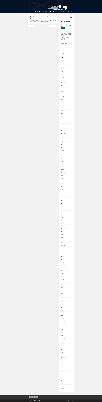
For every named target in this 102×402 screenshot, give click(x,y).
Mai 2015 (62, 237)
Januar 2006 (62, 377)
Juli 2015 (62, 234)
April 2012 (62, 295)
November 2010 (63, 321)
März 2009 (62, 352)
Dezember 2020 (63, 133)
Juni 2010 (62, 329)
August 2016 (62, 214)
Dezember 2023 (63, 80)
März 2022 (62, 113)
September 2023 (63, 85)
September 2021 (63, 122)
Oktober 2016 (62, 211)
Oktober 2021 (62, 121)
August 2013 (62, 270)
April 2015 (62, 239)
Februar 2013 (62, 279)
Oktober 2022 (62, 102)
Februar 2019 (62, 167)
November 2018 (63, 172)
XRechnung (67, 53)
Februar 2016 (62, 223)
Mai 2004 (62, 385)
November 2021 (63, 119)
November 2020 (63, 135)
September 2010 (63, 324)
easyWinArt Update (48, 11)
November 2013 (63, 265)
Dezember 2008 (63, 357)
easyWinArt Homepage (69, 11)
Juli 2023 (62, 88)
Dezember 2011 (63, 301)
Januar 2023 (62, 97)
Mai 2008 (62, 368)
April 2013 (62, 276)
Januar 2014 (62, 262)
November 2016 (63, 209)
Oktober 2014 (62, 248)
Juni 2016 (62, 217)
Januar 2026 (62, 60)
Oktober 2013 (62, 267)
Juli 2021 (62, 125)
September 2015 (63, 231)
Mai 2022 (62, 110)
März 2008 (62, 371)
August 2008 (62, 363)
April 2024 (62, 74)
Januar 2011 (62, 318)
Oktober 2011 (62, 304)
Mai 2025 (62, 65)
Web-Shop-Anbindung (63, 53)
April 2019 (62, 164)
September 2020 (63, 138)
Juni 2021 (62, 127)
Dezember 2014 (63, 245)
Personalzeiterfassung (63, 52)
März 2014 (62, 259)
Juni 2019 (62, 161)
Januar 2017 (62, 206)
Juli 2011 (62, 309)
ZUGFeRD (69, 53)
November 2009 (63, 340)
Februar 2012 (62, 298)
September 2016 (63, 212)
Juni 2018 (62, 180)
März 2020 (62, 147)
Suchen (71, 17)
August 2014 (62, 251)
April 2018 (62, 183)
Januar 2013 (62, 281)
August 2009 (62, 344)
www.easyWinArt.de (65, 36)
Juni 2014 (62, 254)
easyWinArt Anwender (55, 11)
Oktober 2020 (62, 136)
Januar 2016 (62, 225)
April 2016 (62, 220)
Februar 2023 (62, 96)
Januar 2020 (62, 150)
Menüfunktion (67, 51)
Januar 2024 (62, 79)
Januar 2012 (62, 299)
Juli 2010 (62, 327)
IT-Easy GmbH (37, 18)
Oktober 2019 (62, 155)
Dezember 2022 (63, 99)
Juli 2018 (62, 178)
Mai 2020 (62, 144)
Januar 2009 (62, 355)
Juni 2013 (62, 273)
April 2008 (62, 369)
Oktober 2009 (62, 341)
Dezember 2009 (63, 338)
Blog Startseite (36, 11)
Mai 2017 (62, 200)
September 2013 (63, 268)
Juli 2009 (62, 346)
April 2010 (62, 332)
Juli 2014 (62, 253)
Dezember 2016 (63, 208)
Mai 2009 (62, 349)
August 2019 (62, 158)
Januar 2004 (62, 388)
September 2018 (63, 175)
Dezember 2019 (63, 152)
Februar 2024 (62, 77)
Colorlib (67, 400)
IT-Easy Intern (62, 11)
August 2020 (62, 139)
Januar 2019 (62, 169)
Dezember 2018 (63, 170)
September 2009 (63, 343)
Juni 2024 (62, 71)
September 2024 (63, 66)
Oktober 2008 (62, 360)
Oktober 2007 (62, 374)
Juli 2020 (62, 141)
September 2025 (63, 63)
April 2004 (62, 386)
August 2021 (62, 124)
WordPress (72, 400)
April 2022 (62, 111)
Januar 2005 (62, 382)
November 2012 (63, 284)
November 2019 (63, 153)
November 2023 (63, 82)
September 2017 (63, 194)
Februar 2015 (62, 242)
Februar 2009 (62, 354)
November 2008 (63, 358)
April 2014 (62, 257)
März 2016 (62, 222)
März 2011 (62, 315)
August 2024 (62, 68)
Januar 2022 (62, 116)
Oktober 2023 (62, 83)
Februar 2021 (62, 130)
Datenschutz (30, 400)
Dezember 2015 (63, 226)
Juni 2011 (62, 310)
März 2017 (62, 203)
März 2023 (62, 94)
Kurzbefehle (62, 51)
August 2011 (62, 307)
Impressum (35, 400)
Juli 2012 (62, 290)
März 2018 (62, 184)
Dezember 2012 (63, 282)
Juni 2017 (62, 198)
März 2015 (62, 240)
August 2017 (62, 195)
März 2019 (62, 166)
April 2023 (62, 93)
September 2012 (63, 287)
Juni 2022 (62, 108)
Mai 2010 (62, 330)
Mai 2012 (62, 293)
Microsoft (71, 51)
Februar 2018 (62, 186)
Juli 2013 (62, 271)
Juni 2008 (62, 366)
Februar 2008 (62, 372)
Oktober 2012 (62, 285)
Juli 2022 (62, 107)
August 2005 (62, 380)
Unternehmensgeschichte (68, 52)
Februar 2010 (62, 335)
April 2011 (62, 313)
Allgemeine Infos (41, 11)
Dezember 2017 (63, 189)
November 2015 (63, 228)
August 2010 (62, 326)
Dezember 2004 (63, 383)
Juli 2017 (62, 197)
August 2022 (62, 105)
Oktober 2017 (62, 192)
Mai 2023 (62, 91)
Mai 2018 (62, 181)
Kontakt (38, 400)
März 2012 (62, 296)
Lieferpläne (65, 51)
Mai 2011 (62, 312)
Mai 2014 (62, 256)
